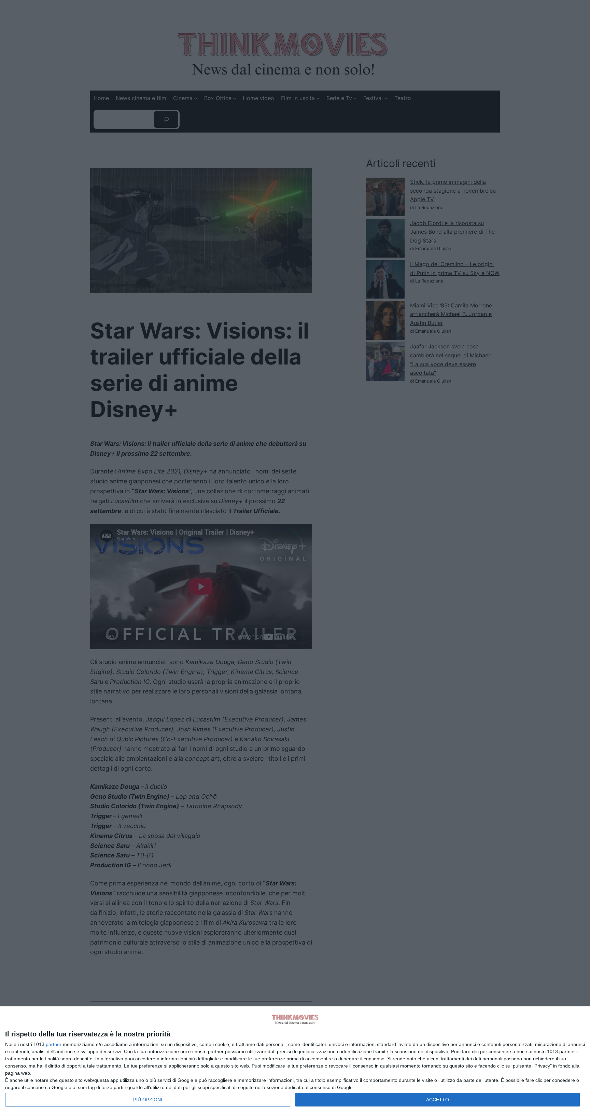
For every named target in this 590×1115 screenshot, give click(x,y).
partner (53, 1044)
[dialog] (295, 1061)
